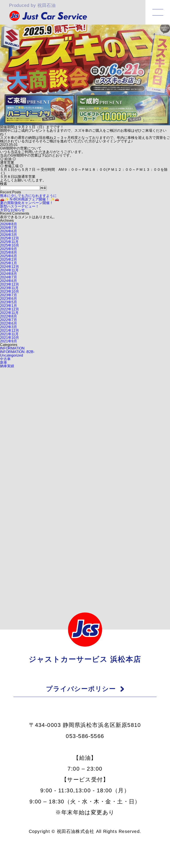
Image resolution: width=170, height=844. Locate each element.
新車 (3, 362)
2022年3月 (8, 327)
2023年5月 (8, 302)
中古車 (5, 359)
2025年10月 (9, 245)
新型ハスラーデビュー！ (19, 206)
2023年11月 (9, 288)
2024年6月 (8, 281)
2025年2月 (8, 259)
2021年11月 (9, 334)
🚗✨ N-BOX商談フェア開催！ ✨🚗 (29, 199)
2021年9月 (8, 341)
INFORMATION (12, 348)
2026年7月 (8, 228)
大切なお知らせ (12, 210)
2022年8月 (8, 316)
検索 (3, 184)
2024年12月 (9, 267)
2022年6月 (8, 323)
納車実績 (7, 366)
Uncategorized (11, 355)
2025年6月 (8, 256)
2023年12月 (9, 284)
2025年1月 (8, 263)
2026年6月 (8, 231)
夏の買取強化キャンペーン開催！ (26, 203)
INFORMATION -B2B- (17, 352)
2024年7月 (8, 277)
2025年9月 (8, 249)
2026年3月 (8, 235)
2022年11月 (9, 313)
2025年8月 (8, 252)
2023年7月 (8, 295)
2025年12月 (9, 238)
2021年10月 (9, 338)
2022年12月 (9, 309)
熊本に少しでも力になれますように (28, 196)
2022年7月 (8, 320)
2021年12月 (9, 330)
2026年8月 (8, 224)
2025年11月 (9, 242)
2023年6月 (8, 298)
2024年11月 (9, 270)
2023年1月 (8, 306)
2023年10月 (9, 291)
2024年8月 (8, 274)
